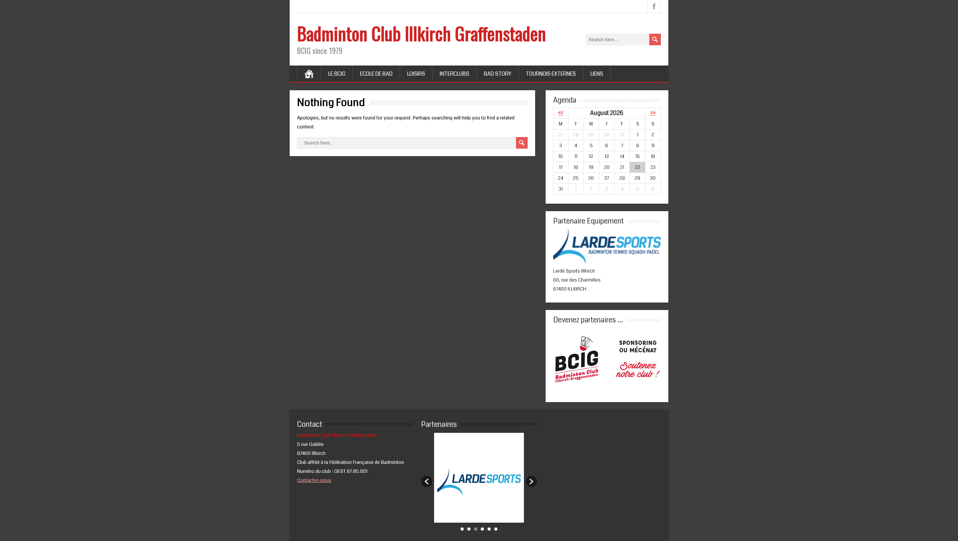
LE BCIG (336, 73)
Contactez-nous (314, 480)
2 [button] (469, 529)
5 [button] (489, 529)
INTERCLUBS (454, 73)
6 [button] (496, 529)
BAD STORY (497, 73)
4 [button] (482, 529)
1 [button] (462, 529)
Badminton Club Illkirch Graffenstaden (421, 33)
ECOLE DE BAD (376, 73)
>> (653, 113)
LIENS (597, 73)
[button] (426, 481)
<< (560, 113)
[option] (479, 478)
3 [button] (475, 529)
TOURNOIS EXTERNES (551, 73)
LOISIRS (416, 73)
